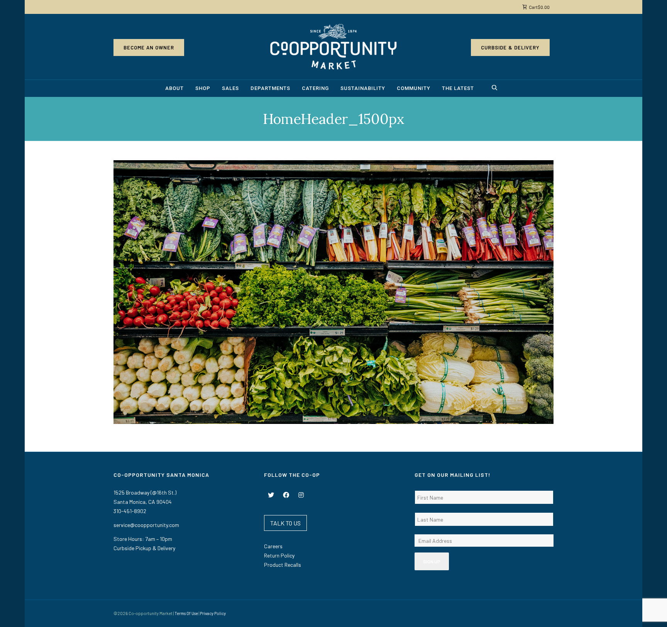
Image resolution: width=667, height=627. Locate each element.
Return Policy (279, 555)
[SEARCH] (495, 88)
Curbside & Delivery (510, 47)
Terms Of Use (186, 613)
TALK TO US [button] (285, 523)
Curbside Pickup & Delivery (144, 548)
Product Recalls (282, 564)
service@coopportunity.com (146, 525)
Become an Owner (149, 47)
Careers (273, 546)
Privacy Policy (213, 613)
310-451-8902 (129, 511)
